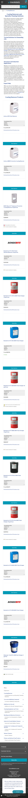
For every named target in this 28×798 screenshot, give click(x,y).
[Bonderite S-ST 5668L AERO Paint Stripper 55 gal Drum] (14, 422)
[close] (1, 795)
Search (23, 6)
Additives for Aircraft (9, 704)
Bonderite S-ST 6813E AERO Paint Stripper (14, 565)
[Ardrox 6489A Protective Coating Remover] (14, 152)
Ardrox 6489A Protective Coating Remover (14, 161)
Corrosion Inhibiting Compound (11, 699)
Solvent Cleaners (8, 733)
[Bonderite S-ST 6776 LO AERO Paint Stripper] (14, 467)
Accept (18, 791)
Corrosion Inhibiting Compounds (12, 701)
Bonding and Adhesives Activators (12, 715)
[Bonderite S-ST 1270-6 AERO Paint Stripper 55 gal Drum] (14, 287)
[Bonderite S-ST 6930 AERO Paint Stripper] (14, 602)
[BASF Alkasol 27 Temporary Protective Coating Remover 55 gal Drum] (14, 197)
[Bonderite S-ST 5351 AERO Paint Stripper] (14, 332)
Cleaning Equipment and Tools (11, 709)
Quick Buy (14, 233)
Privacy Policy (9, 764)
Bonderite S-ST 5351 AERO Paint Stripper (14, 340)
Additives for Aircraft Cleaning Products (14, 706)
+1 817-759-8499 (16, 775)
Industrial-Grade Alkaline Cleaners (12, 721)
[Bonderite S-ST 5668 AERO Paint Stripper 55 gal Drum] (14, 377)
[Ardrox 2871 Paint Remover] (14, 108)
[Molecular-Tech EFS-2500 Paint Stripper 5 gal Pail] (14, 646)
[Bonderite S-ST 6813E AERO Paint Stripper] (14, 557)
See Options (14, 143)
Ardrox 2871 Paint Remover (10, 116)
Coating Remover (8, 693)
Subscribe (14, 760)
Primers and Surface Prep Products (12, 738)
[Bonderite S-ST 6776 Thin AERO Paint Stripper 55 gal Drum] (14, 512)
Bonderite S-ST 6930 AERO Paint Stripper (14, 610)
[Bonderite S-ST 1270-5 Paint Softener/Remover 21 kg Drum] (14, 242)
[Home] (3, 10)
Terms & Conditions (21, 763)
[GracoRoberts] (13, 2)
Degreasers (6, 690)
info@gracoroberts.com (14, 776)
